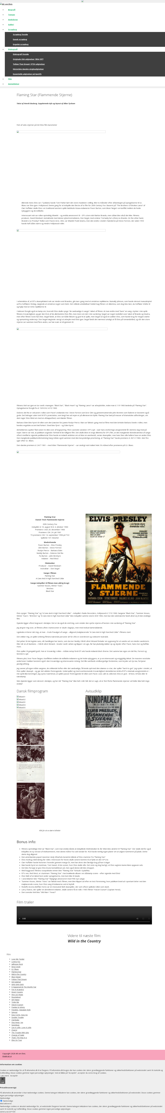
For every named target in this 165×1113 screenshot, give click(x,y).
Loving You (15, 961)
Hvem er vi (7, 1056)
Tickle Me (15, 1002)
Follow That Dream (19, 979)
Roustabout (16, 997)
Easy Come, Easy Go (19, 1015)
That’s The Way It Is (19, 1038)
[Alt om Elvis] (6, 4)
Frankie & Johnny (18, 1007)
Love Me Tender (17, 959)
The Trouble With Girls (20, 1032)
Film (10, 79)
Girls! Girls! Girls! (17, 984)
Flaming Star (16, 972)
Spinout (14, 1012)
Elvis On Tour (16, 1040)
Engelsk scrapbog (21, 44)
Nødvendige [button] (5, 1098)
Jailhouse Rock (17, 964)
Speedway (15, 1025)
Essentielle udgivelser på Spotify (27, 74)
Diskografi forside (21, 54)
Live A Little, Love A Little (21, 1027)
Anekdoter (13, 19)
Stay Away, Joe (17, 1022)
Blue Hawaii (16, 977)
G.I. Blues (15, 969)
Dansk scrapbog (20, 39)
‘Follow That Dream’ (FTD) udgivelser (29, 64)
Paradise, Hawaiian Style (21, 1010)
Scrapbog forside (20, 34)
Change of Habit (17, 1035)
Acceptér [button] (14, 1075)
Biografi (11, 9)
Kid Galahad (16, 982)
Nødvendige (8, 1101)
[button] (50, 820)
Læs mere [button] (5, 1075)
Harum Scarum (17, 1005)
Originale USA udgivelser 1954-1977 (28, 59)
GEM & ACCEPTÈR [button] (7, 1111)
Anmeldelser (13, 84)
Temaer (11, 14)
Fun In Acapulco (17, 989)
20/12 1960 (135, 438)
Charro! (14, 1030)
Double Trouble (17, 1017)
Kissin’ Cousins (17, 992)
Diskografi (13, 49)
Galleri (11, 24)
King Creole (15, 967)
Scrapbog (12, 29)
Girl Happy (15, 1000)
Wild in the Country (18, 974)
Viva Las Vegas (17, 994)
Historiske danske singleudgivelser (28, 69)
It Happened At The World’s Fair (23, 987)
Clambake (15, 1020)
